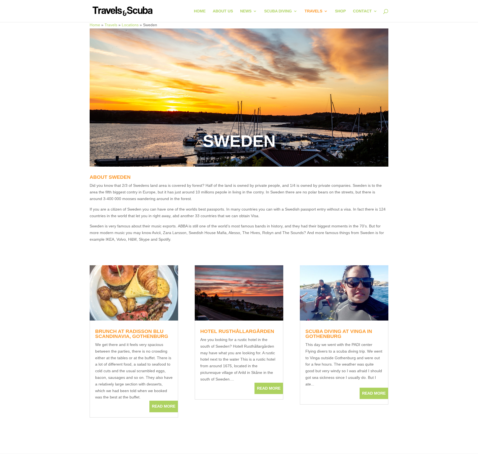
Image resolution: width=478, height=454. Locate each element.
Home (200, 11)
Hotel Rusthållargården (237, 331)
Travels (313, 11)
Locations (130, 25)
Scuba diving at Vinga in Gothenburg (338, 334)
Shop (340, 11)
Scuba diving (278, 11)
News (245, 11)
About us (223, 11)
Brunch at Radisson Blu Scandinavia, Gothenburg (131, 334)
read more (163, 406)
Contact (362, 11)
